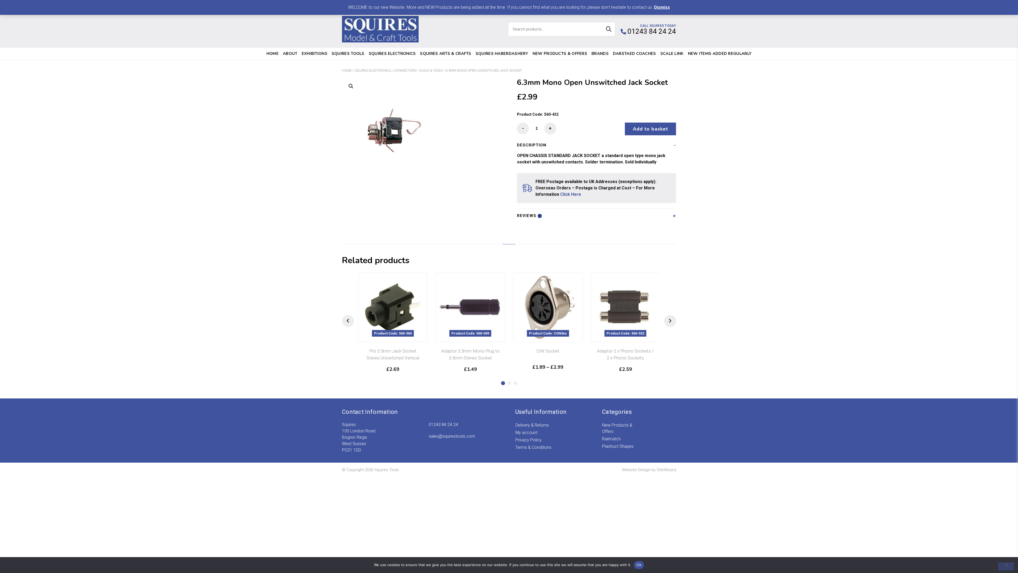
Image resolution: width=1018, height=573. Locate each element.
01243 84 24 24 (443, 424)
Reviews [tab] (529, 215)
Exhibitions (314, 53)
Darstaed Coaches (634, 53)
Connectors (405, 70)
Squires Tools (348, 53)
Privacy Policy (528, 439)
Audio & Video (431, 70)
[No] (1006, 566)
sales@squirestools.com (452, 436)
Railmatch (611, 438)
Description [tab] (531, 145)
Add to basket (650, 129)
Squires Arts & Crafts (445, 53)
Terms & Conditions (533, 447)
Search (608, 29)
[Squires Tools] (380, 29)
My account (526, 432)
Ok (639, 565)
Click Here (570, 194)
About (290, 53)
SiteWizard (666, 469)
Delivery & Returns (532, 425)
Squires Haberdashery (502, 53)
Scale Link (672, 53)
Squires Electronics (392, 53)
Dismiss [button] (662, 7)
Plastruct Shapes (618, 446)
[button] (351, 86)
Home (272, 53)
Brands (600, 53)
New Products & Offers (560, 53)
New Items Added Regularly (720, 53)
